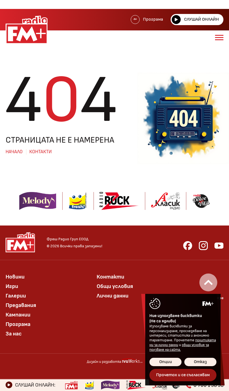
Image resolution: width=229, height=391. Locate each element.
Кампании (18, 314)
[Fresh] (89, 385)
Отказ (200, 361)
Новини (15, 277)
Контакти (40, 152)
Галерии (16, 295)
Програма (153, 19)
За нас (14, 333)
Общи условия (115, 286)
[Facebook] (187, 245)
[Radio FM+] (71, 385)
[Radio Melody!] (110, 385)
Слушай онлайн (201, 19)
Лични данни (112, 295)
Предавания (21, 305)
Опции (165, 361)
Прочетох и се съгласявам (183, 375)
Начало (14, 152)
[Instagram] (203, 245)
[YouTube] (218, 245)
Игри (12, 286)
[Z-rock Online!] (136, 385)
